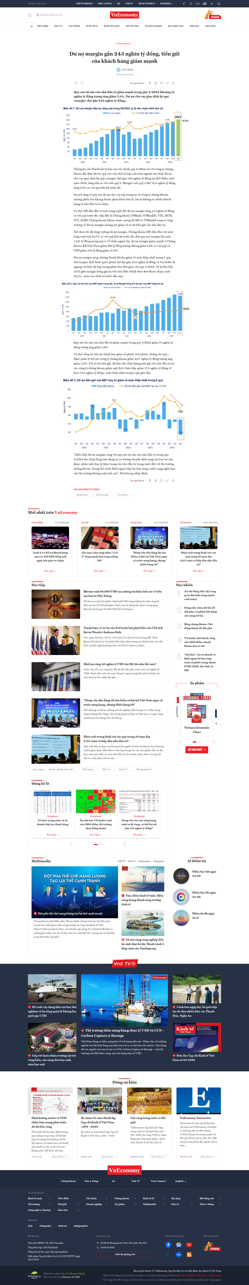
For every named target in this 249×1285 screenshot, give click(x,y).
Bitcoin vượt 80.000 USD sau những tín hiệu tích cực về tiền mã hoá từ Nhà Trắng (123, 594)
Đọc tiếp (38, 585)
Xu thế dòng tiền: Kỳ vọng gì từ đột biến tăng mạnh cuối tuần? (200, 595)
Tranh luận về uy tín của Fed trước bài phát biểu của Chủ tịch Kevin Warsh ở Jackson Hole (123, 630)
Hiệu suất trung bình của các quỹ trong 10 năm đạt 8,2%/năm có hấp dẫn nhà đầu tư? (117, 739)
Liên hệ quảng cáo (125, 1254)
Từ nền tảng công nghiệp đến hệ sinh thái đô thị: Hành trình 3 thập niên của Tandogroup (143, 944)
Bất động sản (175, 26)
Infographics (144, 861)
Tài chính (74, 26)
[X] (191, 3)
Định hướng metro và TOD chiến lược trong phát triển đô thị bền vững (49, 1122)
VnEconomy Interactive (195, 1118)
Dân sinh (210, 26)
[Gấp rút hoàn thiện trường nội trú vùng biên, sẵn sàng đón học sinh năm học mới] (52, 1037)
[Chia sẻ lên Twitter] (155, 83)
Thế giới (194, 26)
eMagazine (158, 861)
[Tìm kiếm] (38, 15)
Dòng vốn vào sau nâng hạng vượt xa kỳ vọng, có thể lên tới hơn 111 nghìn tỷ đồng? (139, 824)
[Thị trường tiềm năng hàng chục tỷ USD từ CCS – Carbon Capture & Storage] (124, 1000)
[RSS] (189, 1254)
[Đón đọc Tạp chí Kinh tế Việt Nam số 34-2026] (197, 1037)
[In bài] (76, 83)
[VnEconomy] (124, 107)
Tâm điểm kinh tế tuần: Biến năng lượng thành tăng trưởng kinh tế (142, 900)
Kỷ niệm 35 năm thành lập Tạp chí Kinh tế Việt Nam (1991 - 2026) (98, 1122)
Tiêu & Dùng (105, 4)
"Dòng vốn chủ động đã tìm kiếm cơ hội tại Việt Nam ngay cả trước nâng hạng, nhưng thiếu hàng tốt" (123, 702)
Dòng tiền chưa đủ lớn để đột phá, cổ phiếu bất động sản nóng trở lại (200, 612)
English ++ (166, 4)
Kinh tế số (92, 26)
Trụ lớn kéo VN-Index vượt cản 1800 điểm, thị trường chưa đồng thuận (96, 824)
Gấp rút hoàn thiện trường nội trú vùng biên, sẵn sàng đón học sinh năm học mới (52, 1060)
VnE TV (129, 4)
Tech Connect (146, 4)
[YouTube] (204, 3)
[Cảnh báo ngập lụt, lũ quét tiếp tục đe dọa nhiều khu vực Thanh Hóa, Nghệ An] (197, 988)
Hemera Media (77, 1274)
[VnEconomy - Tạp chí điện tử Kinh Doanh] (125, 1170)
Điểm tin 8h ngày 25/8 (203, 916)
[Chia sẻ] (173, 83)
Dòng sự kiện (124, 1083)
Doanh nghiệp (153, 26)
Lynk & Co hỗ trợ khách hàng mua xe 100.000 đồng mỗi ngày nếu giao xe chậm (50, 556)
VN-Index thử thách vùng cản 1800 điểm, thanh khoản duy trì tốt (199, 642)
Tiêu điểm (42, 26)
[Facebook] (184, 3)
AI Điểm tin (196, 861)
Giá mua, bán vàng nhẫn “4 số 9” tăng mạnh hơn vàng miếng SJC (100, 556)
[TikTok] (211, 3)
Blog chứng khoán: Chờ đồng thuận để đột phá (198, 626)
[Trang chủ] (31, 26)
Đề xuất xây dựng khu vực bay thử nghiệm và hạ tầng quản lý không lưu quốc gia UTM (52, 1011)
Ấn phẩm (197, 683)
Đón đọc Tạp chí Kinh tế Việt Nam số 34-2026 (193, 1058)
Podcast (132, 861)
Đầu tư (58, 26)
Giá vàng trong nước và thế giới (148, 1120)
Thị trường (132, 26)
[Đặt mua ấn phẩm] (212, 14)
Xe (118, 4)
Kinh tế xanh (111, 26)
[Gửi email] (161, 83)
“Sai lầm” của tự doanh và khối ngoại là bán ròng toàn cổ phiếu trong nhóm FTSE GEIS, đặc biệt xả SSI (200, 662)
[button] (95, 844)
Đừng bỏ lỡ (40, 784)
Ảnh (30, 1226)
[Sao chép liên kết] (167, 83)
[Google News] (218, 3)
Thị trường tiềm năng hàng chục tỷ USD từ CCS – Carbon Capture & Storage (122, 1033)
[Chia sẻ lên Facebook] (150, 83)
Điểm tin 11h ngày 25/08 (204, 895)
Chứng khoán (84, 4)
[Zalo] (198, 3)
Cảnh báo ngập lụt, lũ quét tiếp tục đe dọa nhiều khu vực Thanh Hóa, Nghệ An (195, 1011)
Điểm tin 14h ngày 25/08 (204, 874)
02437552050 (108, 1247)
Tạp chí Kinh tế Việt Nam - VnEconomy (200, 1275)
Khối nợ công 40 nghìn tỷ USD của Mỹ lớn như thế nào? (120, 664)
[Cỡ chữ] (82, 83)
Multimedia (41, 861)
